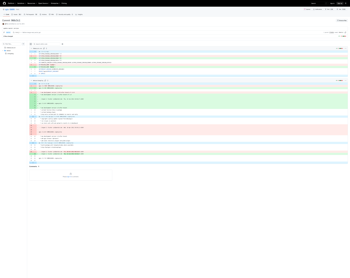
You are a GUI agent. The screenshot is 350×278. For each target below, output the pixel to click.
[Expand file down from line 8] (33, 76)
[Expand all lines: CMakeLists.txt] (46, 48)
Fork (330, 9)
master (8, 32)
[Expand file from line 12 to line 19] (33, 117)
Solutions (20, 3)
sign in (69, 176)
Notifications (318, 9)
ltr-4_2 (17, 32)
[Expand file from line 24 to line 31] (33, 143)
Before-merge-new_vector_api (32, 32)
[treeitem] (13, 47)
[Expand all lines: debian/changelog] (47, 80)
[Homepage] (4, 3)
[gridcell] (188, 52)
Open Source (43, 3)
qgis (7, 9)
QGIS (12, 9)
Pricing (64, 3)
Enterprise (54, 3)
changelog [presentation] (10, 53)
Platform (11, 3)
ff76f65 (331, 32)
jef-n (6, 24)
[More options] (345, 48)
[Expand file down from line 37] (33, 163)
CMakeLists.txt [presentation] (11, 47)
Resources (31, 3)
